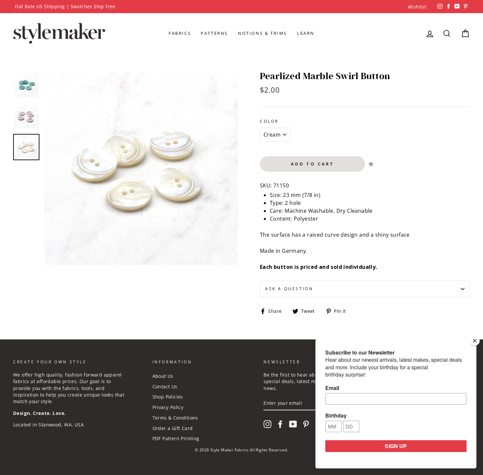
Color (269, 121)
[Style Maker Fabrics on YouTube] (293, 424)
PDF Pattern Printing (175, 438)
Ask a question (289, 288)
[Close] (475, 341)
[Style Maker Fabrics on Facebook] (280, 424)
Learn (305, 33)
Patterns (214, 33)
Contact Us (164, 386)
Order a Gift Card (172, 428)
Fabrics (180, 33)
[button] (371, 164)
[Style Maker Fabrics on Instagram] (267, 424)
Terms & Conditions (175, 418)
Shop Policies (167, 397)
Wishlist (417, 7)
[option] (241, 6)
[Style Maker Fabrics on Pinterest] (306, 424)
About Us (162, 376)
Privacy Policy (168, 407)
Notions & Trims (262, 33)
